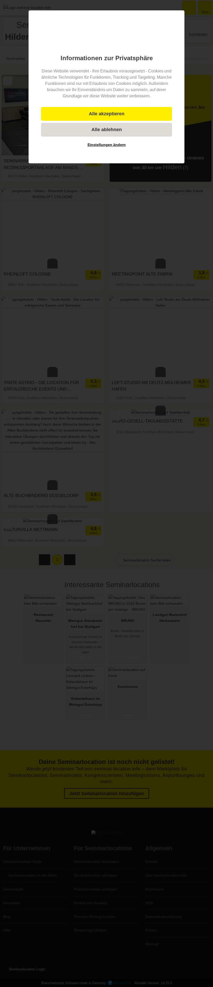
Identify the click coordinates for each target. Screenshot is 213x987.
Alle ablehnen (106, 129)
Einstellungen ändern (107, 145)
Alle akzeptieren (106, 113)
